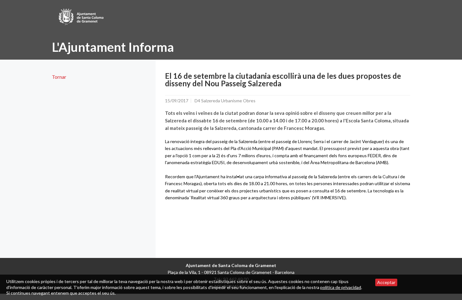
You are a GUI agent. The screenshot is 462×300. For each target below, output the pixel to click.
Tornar (59, 77)
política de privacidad (340, 287)
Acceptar (386, 282)
